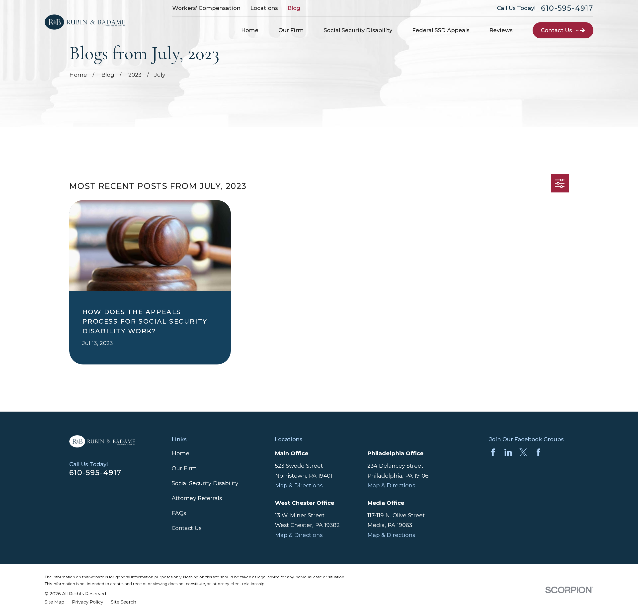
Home (180, 453)
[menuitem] (54, 602)
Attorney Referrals (197, 498)
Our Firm (184, 468)
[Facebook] (493, 452)
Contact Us (187, 528)
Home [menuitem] (249, 30)
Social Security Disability (205, 483)
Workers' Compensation (206, 8)
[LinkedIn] (508, 452)
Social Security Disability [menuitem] (358, 30)
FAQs (179, 513)
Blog (294, 8)
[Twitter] (523, 452)
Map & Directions (299, 485)
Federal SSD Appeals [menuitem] (441, 30)
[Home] (85, 22)
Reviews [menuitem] (501, 30)
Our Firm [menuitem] (291, 30)
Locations (264, 8)
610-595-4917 (567, 8)
